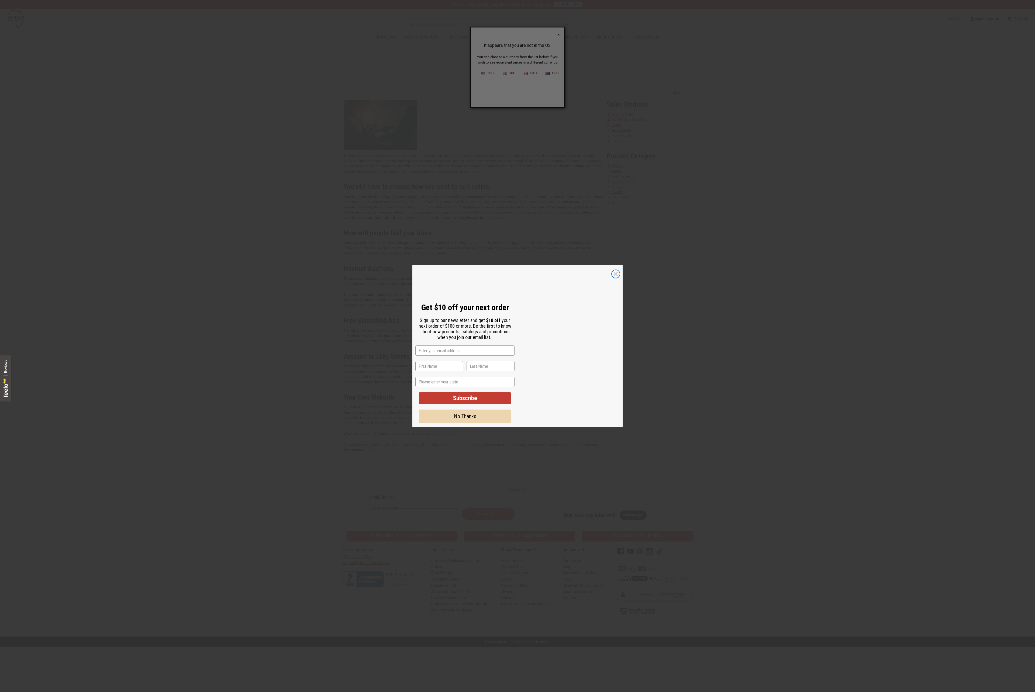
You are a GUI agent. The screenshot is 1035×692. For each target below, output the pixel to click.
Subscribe (465, 398)
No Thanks (465, 416)
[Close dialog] (615, 272)
